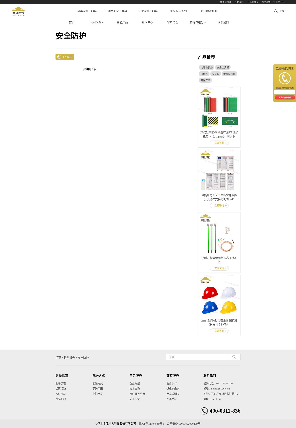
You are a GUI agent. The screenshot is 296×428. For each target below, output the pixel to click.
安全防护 (83, 357)
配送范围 (97, 388)
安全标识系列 (178, 11)
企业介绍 (135, 383)
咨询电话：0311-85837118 (219, 383)
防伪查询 (239, 2)
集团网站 (227, 2)
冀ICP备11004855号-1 (151, 423)
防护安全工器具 (148, 11)
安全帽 (215, 74)
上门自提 (97, 393)
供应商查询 (172, 388)
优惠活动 (61, 388)
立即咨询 (219, 143)
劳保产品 (205, 80)
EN (282, 11)
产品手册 (171, 399)
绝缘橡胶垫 (207, 67)
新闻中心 (147, 22)
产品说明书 (253, 2)
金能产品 (122, 22)
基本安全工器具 (87, 11)
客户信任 (172, 22)
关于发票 (135, 399)
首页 (72, 22)
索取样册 (61, 393)
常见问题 (61, 399)
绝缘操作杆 (229, 74)
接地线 (204, 74)
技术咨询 (135, 388)
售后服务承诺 (137, 393)
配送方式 (97, 383)
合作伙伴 (171, 383)
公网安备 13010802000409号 (183, 423)
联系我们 (223, 22)
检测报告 (69, 357)
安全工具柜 (223, 67)
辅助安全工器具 (117, 11)
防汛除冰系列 (209, 11)
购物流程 (61, 383)
